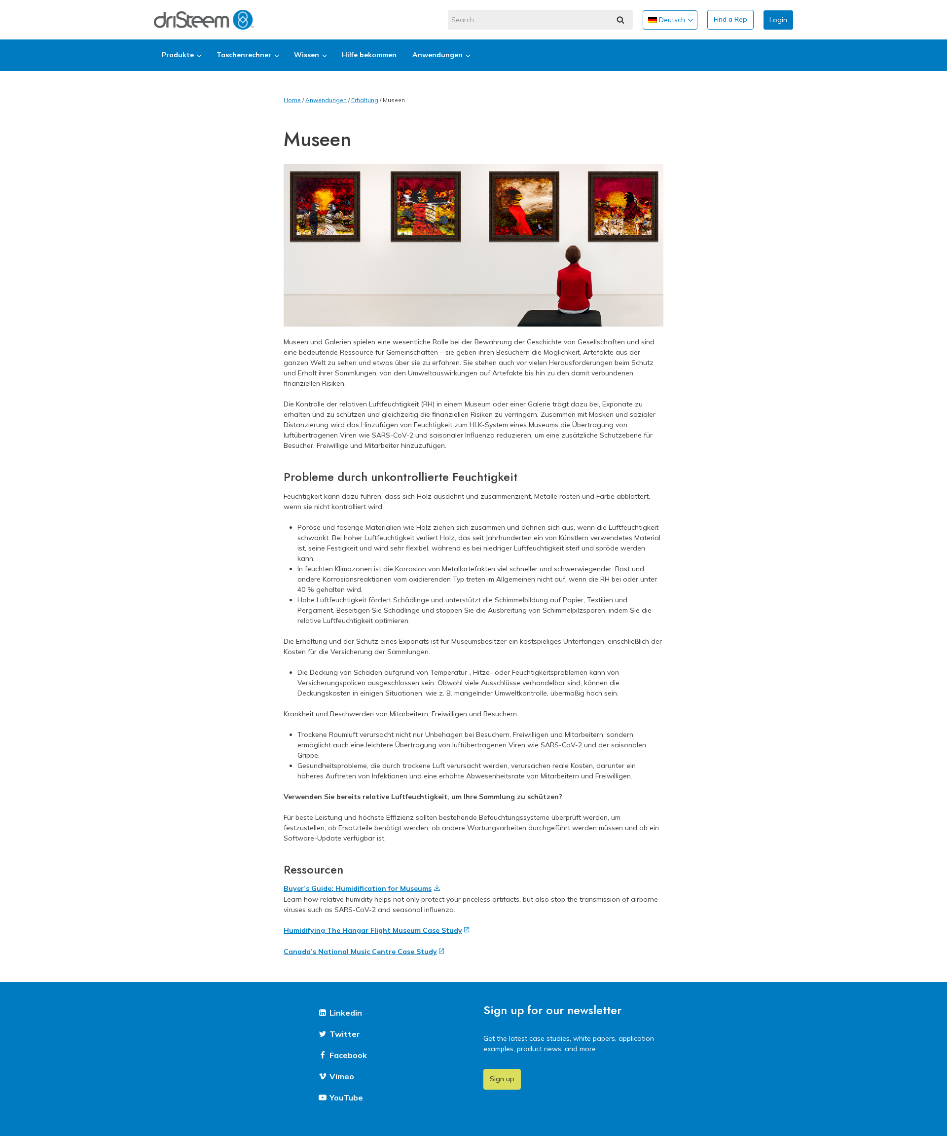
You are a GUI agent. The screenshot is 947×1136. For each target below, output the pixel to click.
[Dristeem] (204, 20)
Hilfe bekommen (369, 54)
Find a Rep (730, 19)
